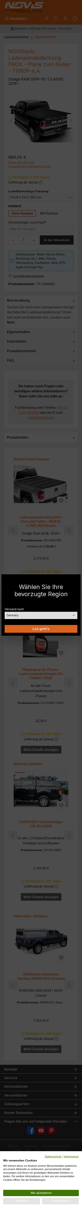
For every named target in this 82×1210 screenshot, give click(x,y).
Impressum (71, 1156)
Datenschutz (53, 1156)
